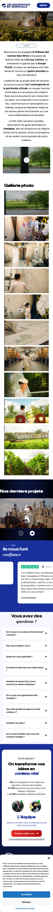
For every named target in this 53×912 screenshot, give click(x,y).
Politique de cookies (25, 908)
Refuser (26, 902)
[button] (48, 858)
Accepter (26, 894)
